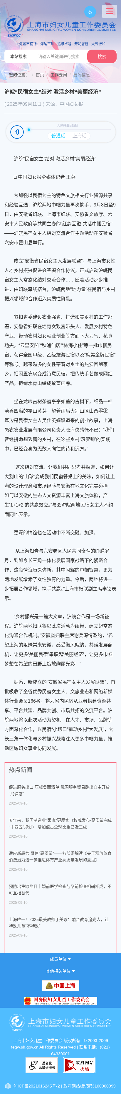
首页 (40, 74)
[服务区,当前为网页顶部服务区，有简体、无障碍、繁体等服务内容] (88, 12)
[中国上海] (60, 985)
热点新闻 (20, 770)
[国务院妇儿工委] (60, 1001)
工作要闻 (59, 74)
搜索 (102, 56)
